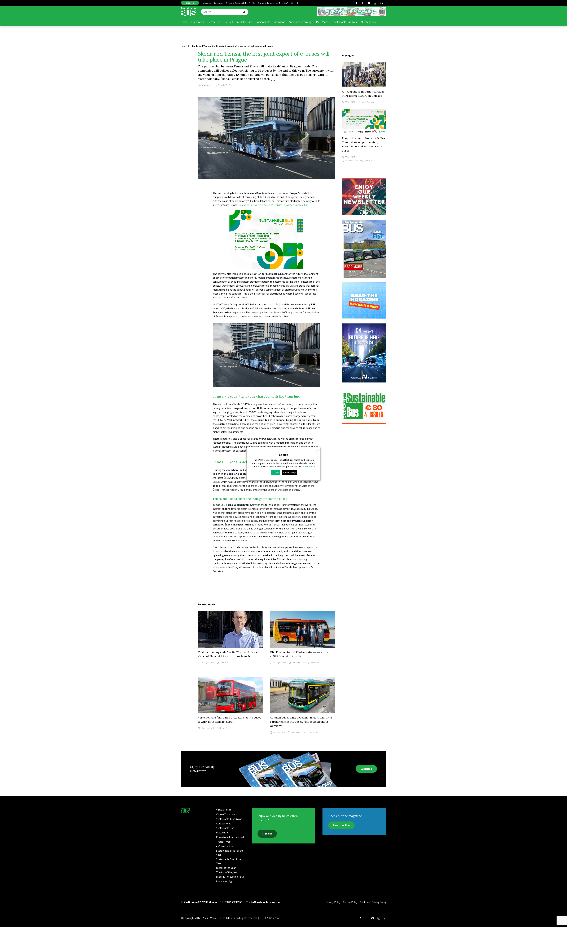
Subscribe (366, 768)
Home (184, 22)
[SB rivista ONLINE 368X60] (351, 11)
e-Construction (224, 846)
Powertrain (222, 832)
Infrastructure (244, 22)
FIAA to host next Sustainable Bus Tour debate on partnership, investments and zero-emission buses (363, 144)
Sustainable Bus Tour (345, 22)
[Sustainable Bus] (188, 11)
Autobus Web (223, 823)
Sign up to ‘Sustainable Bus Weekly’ (240, 3)
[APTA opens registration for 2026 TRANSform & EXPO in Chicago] (364, 74)
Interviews (279, 22)
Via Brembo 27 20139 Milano (200, 902)
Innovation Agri (224, 881)
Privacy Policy (333, 902)
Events (363, 102)
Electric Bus (213, 22)
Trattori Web (223, 841)
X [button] (317, 450)
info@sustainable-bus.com (264, 902)
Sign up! (267, 833)
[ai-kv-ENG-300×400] (364, 352)
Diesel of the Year (226, 867)
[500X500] (266, 246)
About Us (207, 3)
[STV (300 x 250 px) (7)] (364, 300)
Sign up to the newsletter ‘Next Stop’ (273, 3)
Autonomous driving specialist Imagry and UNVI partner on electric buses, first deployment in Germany (301, 721)
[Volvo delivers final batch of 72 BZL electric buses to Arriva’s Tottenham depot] (230, 695)
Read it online (341, 825)
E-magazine (189, 3)
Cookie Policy (350, 902)
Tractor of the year (226, 872)
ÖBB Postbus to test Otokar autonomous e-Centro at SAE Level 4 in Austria (302, 654)
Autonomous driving (300, 22)
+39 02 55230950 (232, 902)
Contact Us (218, 3)
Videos (326, 22)
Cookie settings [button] (289, 472)
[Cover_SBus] (364, 249)
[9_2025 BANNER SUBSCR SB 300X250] (364, 405)
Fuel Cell (228, 22)
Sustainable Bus (225, 828)
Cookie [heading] (283, 455)
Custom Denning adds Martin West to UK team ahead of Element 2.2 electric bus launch (228, 654)
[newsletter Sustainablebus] (364, 196)
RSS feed (294, 3)
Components (263, 22)
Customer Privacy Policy (373, 902)
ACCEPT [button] (275, 472)
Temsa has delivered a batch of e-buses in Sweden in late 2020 (272, 205)
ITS (317, 22)
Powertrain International (230, 837)
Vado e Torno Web (226, 814)
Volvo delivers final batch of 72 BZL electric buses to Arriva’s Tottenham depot (229, 719)
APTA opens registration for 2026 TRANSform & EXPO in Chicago (363, 93)
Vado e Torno (223, 809)
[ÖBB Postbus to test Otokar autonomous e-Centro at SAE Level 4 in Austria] (302, 629)
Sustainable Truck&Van (229, 819)
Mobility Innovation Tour (230, 876)
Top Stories (197, 22)
